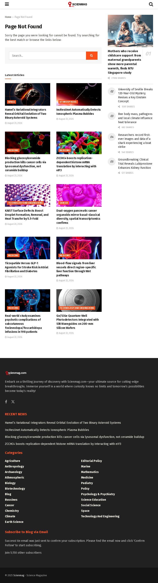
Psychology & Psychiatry (98, 494)
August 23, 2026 (14, 123)
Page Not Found (23, 17)
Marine (85, 466)
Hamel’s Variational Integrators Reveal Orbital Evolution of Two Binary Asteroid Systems (25, 113)
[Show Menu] (7, 4)
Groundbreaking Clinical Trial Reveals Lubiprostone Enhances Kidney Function (135, 163)
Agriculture (12, 461)
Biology (10, 483)
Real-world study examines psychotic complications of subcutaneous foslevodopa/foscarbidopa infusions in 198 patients (23, 324)
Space (11, 102)
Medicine (13, 150)
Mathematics (90, 472)
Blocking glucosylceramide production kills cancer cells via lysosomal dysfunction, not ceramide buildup (74, 437)
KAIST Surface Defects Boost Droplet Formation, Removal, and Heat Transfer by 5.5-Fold (26, 214)
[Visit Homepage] (79, 4)
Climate (10, 516)
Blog (8, 494)
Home (8, 17)
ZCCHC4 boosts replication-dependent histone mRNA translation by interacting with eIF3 (63, 444)
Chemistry (12, 511)
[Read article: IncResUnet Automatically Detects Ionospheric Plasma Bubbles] (79, 94)
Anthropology (14, 466)
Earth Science (14, 522)
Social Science (91, 505)
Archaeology (13, 472)
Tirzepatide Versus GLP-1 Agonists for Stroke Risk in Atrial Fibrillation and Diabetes (26, 267)
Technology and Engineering (25, 203)
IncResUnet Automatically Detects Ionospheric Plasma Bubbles (47, 430)
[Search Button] (151, 4)
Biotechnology (15, 488)
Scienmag (18, 575)
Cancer (64, 203)
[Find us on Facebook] (6, 402)
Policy (85, 488)
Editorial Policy (91, 461)
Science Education (93, 500)
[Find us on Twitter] (13, 402)
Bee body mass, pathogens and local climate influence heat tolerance (135, 118)
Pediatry (87, 483)
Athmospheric (68, 102)
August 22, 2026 (65, 228)
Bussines (11, 500)
